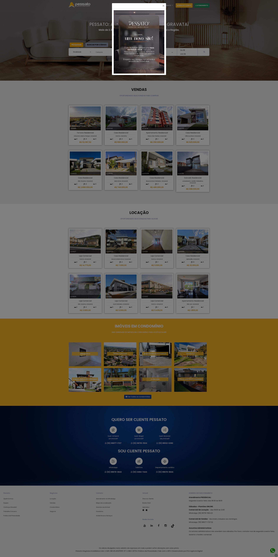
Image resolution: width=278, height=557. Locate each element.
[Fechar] (163, 5)
